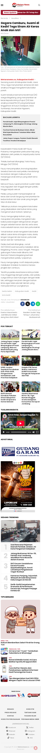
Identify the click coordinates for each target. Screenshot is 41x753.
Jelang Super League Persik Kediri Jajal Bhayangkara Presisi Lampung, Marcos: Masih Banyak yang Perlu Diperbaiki (10, 346)
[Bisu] (33, 432)
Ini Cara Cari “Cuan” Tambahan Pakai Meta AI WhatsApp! (23, 652)
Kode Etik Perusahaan (10, 719)
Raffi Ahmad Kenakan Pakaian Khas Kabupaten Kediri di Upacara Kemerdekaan (8, 397)
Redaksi (10, 709)
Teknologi (13, 649)
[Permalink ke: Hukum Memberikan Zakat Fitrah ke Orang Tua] (20, 619)
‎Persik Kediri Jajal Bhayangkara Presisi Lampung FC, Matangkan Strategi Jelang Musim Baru (20, 124)
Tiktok (12, 738)
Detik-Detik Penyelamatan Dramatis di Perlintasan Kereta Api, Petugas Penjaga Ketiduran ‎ (24, 587)
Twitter (31, 727)
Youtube (31, 734)
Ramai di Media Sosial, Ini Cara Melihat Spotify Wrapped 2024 (23, 661)
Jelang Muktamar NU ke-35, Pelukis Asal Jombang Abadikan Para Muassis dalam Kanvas (23, 556)
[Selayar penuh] (37, 432)
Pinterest (12, 731)
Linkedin (12, 734)
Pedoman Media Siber (30, 719)
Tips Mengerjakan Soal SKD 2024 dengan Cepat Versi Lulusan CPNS (24, 679)
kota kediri (6, 295)
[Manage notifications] (35, 748)
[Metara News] (20, 5)
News (3, 641)
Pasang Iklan (30, 716)
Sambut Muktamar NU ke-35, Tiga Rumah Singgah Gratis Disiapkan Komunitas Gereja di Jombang (31, 398)
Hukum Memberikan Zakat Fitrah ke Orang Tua (20, 644)
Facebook (12, 727)
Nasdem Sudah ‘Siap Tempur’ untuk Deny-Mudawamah (31, 313)
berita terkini (7, 291)
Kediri (34, 291)
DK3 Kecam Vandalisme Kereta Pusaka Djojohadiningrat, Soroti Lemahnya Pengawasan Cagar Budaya (22, 568)
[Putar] (4, 432)
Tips (6, 641)
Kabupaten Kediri (22, 291)
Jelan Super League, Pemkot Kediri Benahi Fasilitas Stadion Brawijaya (20, 139)
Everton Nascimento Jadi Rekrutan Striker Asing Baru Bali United (9, 313)
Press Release (10, 712)
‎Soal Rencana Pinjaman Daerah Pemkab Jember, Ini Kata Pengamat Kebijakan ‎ (23, 547)
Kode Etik (30, 709)
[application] (20, 423)
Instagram (31, 731)
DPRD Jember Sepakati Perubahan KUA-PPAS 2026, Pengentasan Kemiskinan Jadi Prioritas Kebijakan (10, 372)
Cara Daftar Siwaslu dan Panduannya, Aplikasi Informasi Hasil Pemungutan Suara (23, 670)
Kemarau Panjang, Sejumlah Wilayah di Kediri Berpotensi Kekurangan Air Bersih (24, 578)
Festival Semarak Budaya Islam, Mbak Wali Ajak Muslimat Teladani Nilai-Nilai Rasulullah (19, 132)
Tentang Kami (30, 712)
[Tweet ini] (27, 304)
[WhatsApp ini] (38, 304)
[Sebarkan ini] (22, 304)
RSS (31, 738)
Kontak (10, 716)
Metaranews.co (23, 747)
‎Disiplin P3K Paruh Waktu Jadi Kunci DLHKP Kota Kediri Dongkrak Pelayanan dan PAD (31, 371)
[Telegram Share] (33, 304)
